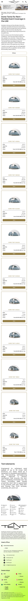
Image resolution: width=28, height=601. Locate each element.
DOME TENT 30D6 (14, 444)
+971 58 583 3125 (10, 555)
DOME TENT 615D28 (14, 74)
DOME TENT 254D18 (14, 242)
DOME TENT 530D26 (14, 107)
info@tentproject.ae (11, 565)
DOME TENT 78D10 (14, 377)
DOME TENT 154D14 (14, 309)
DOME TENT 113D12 (14, 343)
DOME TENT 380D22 (14, 175)
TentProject (9, 560)
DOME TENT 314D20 (14, 208)
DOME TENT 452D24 (14, 141)
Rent (14, 85)
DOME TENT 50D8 (14, 410)
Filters (14, 53)
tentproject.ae (9, 557)
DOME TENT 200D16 (14, 276)
